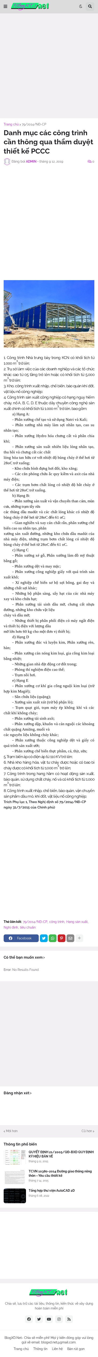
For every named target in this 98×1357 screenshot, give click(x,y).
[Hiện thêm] (79, 938)
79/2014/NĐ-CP (34, 124)
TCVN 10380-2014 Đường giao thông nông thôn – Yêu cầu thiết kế (60, 1173)
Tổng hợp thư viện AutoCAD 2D (52, 1190)
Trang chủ (11, 124)
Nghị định (11, 927)
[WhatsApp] (53, 938)
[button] (5, 6)
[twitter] (39, 1319)
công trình (56, 922)
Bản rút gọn (76, 1349)
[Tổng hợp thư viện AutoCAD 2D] (15, 1196)
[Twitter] (44, 938)
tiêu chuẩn (28, 927)
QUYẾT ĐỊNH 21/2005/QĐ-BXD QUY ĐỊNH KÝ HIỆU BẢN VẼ (61, 1154)
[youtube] (49, 1319)
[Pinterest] (61, 938)
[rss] (69, 1319)
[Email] (70, 938)
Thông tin (40, 1349)
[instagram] (59, 1319)
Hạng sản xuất (77, 922)
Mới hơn (12, 1131)
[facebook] (29, 1319)
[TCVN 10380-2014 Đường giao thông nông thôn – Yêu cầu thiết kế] (15, 1176)
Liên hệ (57, 1349)
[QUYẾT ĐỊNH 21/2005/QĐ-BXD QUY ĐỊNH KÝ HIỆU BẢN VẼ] (15, 1157)
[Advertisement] (49, 65)
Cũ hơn (87, 1131)
